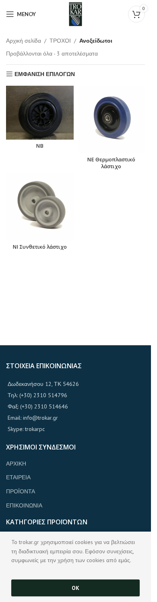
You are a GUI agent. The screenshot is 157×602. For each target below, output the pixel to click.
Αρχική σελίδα (23, 40)
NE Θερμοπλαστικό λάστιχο (111, 163)
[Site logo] (75, 13)
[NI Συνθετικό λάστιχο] (40, 207)
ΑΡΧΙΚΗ (16, 463)
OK (75, 588)
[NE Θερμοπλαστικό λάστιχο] (111, 119)
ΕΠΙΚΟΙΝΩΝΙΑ (24, 505)
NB (39, 145)
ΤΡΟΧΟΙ (60, 40)
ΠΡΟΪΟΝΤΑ (20, 491)
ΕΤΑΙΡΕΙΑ (18, 477)
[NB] (40, 113)
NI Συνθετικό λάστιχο (39, 246)
